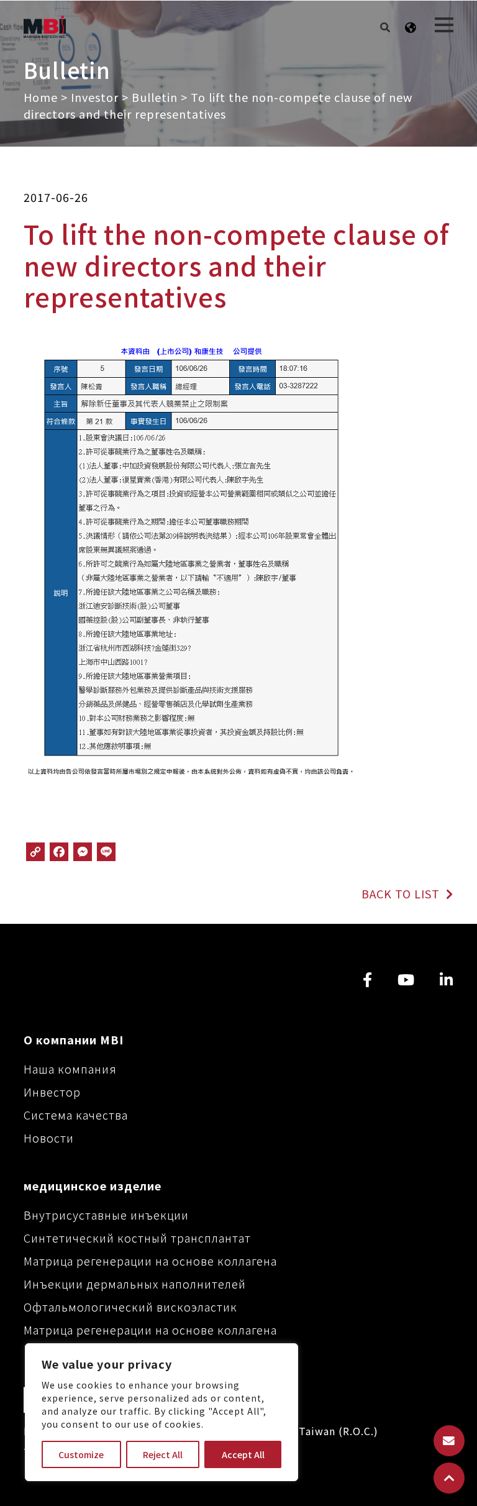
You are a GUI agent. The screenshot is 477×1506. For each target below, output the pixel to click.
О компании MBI (74, 1039)
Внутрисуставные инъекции (106, 1215)
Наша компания (70, 1069)
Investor (95, 97)
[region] (161, 1412)
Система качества (76, 1115)
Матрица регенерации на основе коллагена (150, 1261)
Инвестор (52, 1092)
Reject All (163, 1454)
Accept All (243, 1454)
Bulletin (155, 97)
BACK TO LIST (402, 893)
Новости (49, 1138)
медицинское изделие (92, 1185)
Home (41, 97)
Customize (81, 1454)
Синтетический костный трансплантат (137, 1238)
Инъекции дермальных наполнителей (135, 1284)
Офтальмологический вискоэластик (130, 1306)
